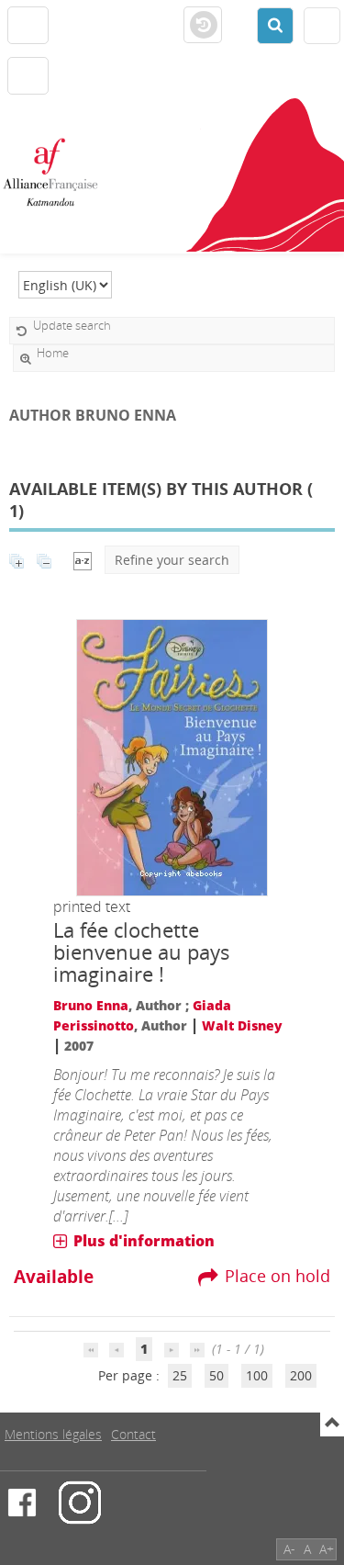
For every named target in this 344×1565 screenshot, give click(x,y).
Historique (202, 25)
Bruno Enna (90, 1005)
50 (216, 1375)
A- (289, 1549)
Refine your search (172, 560)
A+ (326, 1549)
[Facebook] (22, 1503)
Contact (133, 1434)
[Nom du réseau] (57, 172)
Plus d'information (144, 1241)
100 (257, 1375)
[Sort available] (82, 560)
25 (179, 1375)
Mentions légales (53, 1434)
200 (301, 1375)
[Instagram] (80, 1503)
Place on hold (277, 1276)
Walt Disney (242, 1025)
